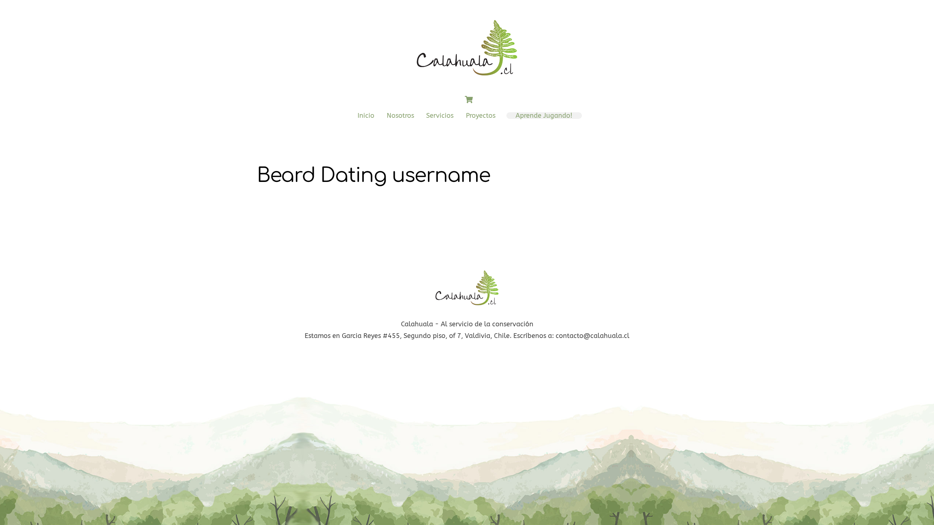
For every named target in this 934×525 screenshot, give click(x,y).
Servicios (440, 115)
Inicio (366, 115)
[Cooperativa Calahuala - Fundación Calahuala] (467, 79)
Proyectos (480, 115)
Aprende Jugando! (544, 115)
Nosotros (400, 115)
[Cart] (469, 99)
